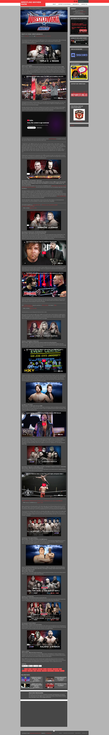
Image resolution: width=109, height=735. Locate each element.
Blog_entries (26, 8)
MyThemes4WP (48, 733)
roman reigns (30, 670)
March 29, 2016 (33, 208)
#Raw (55, 305)
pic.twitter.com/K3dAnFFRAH (28, 206)
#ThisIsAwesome (45, 205)
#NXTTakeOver (47, 500)
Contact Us (84, 4)
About (54, 4)
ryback (35, 670)
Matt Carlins (27, 36)
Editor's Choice (42, 36)
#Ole (23, 500)
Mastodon (72, 125)
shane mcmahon (51, 670)
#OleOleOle (26, 500)
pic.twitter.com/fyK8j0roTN (27, 306)
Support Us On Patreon (64, 4)
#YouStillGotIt (52, 205)
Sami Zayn (39, 670)
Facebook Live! (83, 11)
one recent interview (52, 138)
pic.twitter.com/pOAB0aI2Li (57, 500)
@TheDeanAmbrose (28, 305)
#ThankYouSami (33, 500)
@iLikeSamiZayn (40, 500)
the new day (57, 670)
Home (22, 8)
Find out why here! (79, 121)
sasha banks (44, 670)
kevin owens (24, 670)
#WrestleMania (45, 305)
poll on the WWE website (61, 196)
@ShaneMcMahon (36, 205)
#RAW (56, 205)
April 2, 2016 (40, 502)
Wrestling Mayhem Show (31, 3)
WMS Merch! (76, 4)
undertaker (62, 670)
